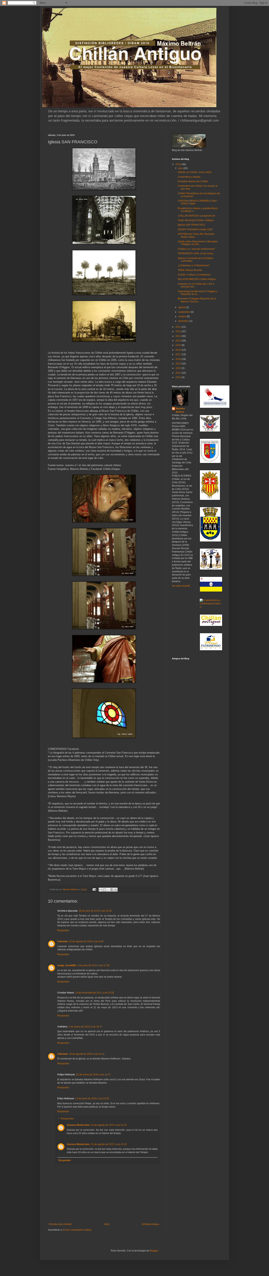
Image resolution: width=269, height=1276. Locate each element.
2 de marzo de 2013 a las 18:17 (85, 1026)
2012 (178, 331)
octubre (182, 316)
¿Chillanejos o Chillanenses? (194, 265)
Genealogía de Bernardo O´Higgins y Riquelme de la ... (198, 292)
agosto (182, 307)
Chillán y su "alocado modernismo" (196, 249)
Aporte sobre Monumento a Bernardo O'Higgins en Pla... (198, 243)
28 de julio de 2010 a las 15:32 (95, 910)
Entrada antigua (150, 1224)
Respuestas (67, 1118)
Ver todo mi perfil (181, 585)
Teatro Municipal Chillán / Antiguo (196, 220)
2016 (178, 349)
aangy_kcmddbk (66, 965)
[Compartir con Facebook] (112, 890)
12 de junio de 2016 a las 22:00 (92, 1098)
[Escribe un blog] (104, 890)
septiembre (184, 312)
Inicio (107, 1224)
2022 (178, 377)
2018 (178, 359)
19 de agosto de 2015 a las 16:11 (87, 1054)
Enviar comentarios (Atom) (77, 1229)
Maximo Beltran (180, 410)
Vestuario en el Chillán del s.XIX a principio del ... (196, 285)
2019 (178, 363)
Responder (63, 930)
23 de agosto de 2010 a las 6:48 (86, 941)
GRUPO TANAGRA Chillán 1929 (195, 229)
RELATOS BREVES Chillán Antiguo (197, 279)
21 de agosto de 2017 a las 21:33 (109, 1144)
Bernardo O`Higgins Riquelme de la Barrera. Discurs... (197, 300)
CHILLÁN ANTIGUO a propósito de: (197, 215)
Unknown (62, 941)
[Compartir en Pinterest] (116, 890)
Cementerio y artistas (189, 177)
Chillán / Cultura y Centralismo (194, 274)
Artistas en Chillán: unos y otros (194, 172)
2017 (178, 354)
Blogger (154, 1250)
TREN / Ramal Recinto (190, 270)
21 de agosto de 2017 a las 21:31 (109, 1125)
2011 (178, 327)
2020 (178, 368)
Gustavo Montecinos (78, 1125)
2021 (178, 372)
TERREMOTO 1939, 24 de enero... (196, 253)
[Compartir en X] (108, 890)
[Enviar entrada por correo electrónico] (94, 889)
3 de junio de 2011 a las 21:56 (93, 965)
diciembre (183, 321)
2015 (178, 345)
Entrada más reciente (60, 1224)
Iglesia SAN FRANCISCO (191, 224)
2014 (178, 340)
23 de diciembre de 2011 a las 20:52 (94, 992)
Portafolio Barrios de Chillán (193, 181)
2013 (178, 336)
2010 (178, 164)
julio (180, 168)
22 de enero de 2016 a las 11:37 (93, 1074)
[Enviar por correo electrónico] (101, 890)
